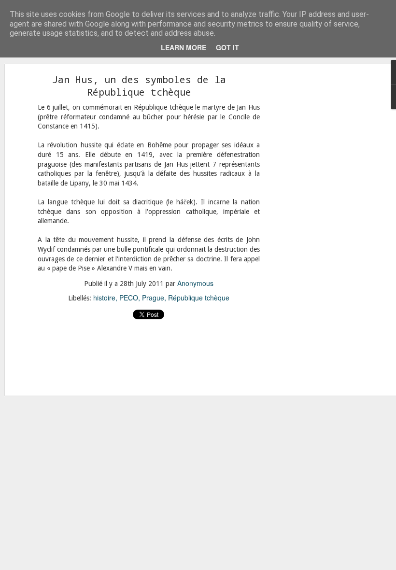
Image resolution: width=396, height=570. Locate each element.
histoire (104, 297)
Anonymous (195, 283)
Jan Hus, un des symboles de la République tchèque (139, 85)
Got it (227, 47)
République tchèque (198, 297)
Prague (153, 297)
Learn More (183, 47)
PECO (128, 297)
